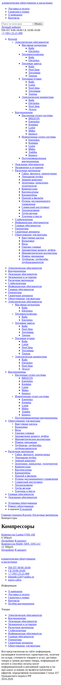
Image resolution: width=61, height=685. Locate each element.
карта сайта (14, 579)
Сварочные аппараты (20, 642)
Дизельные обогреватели (22, 621)
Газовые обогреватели (21, 636)
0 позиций (25, 509)
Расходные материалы (45, 514)
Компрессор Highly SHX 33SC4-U (21, 543)
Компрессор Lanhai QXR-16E (18, 534)
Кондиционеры (17, 618)
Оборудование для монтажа (24, 645)
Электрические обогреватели (25, 615)
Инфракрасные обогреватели (25, 633)
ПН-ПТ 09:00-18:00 (19, 567)
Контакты (13, 17)
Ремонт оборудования (20, 506)
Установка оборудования (22, 503)
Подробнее (7, 540)
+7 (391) (12, 33)
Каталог (12, 39)
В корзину (21, 540)
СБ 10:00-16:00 (16, 570)
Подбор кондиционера (21, 603)
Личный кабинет (11, 27)
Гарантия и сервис (18, 11)
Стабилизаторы (17, 630)
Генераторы (15, 639)
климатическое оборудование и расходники (27, 2)
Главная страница (12, 514)
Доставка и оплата (18, 8)
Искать (38, 24)
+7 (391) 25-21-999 (18, 573)
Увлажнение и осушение (22, 624)
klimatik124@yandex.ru (21, 576)
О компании (15, 14)
